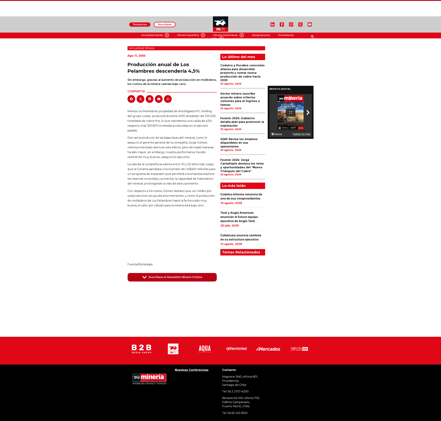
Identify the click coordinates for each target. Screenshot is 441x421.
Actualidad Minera (152, 35)
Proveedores (286, 35)
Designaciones (261, 35)
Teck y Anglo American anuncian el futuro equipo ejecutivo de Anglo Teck (239, 217)
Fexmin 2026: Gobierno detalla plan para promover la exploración (242, 122)
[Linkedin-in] (272, 24)
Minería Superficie (188, 35)
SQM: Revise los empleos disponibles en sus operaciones (239, 142)
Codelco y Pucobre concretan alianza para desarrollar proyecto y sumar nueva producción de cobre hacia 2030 (242, 73)
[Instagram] (291, 24)
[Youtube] (310, 24)
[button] (131, 99)
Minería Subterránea (225, 35)
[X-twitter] (300, 24)
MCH (214, 38)
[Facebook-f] (282, 24)
